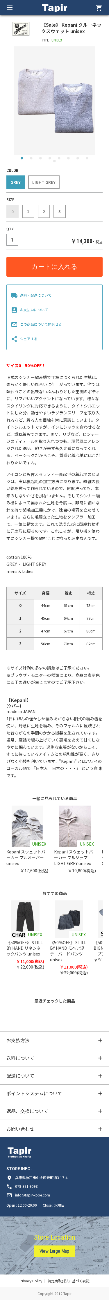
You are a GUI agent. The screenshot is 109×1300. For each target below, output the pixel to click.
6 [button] (68, 159)
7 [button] (78, 159)
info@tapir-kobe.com (28, 1194)
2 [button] (31, 159)
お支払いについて (29, 309)
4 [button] (50, 159)
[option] (54, 100)
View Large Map (54, 1251)
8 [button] (87, 159)
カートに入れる (54, 266)
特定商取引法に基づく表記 (69, 1280)
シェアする (24, 338)
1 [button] (22, 159)
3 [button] (40, 159)
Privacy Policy (31, 1280)
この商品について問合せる (36, 324)
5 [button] (59, 159)
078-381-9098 (22, 1186)
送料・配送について (31, 295)
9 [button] (54, 162)
